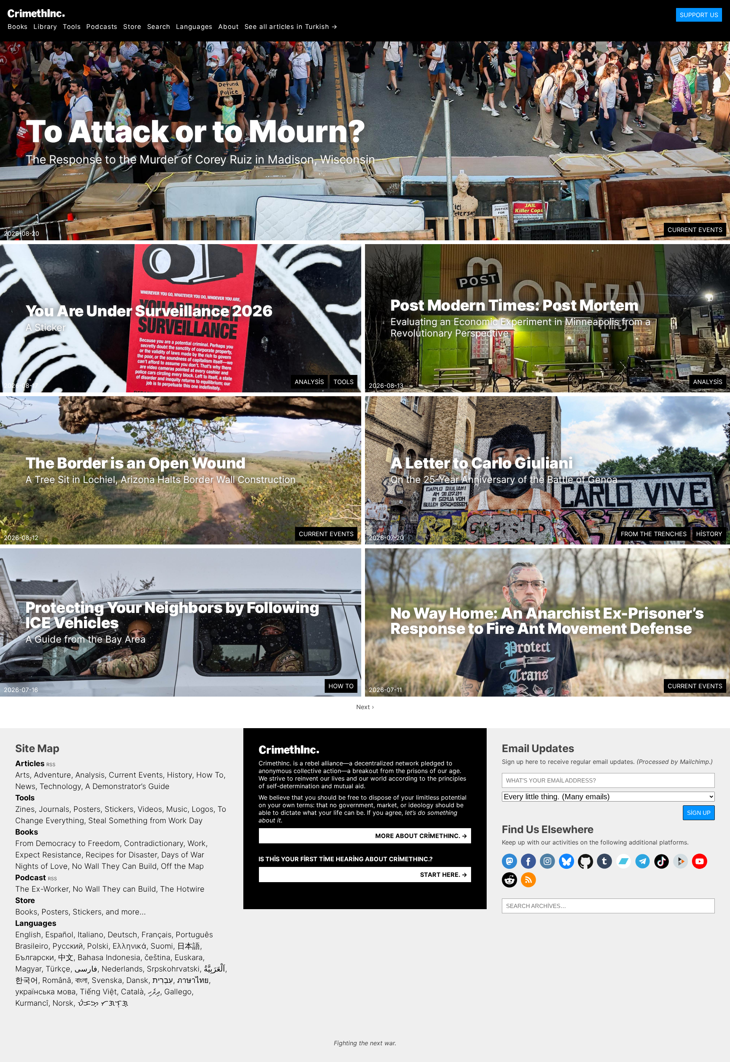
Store (132, 26)
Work (196, 843)
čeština (157, 957)
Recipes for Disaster (121, 854)
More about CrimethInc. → (421, 836)
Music (176, 809)
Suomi (162, 946)
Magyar (28, 968)
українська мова (45, 991)
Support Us (699, 15)
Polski (97, 946)
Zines (25, 809)
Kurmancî (31, 1003)
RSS (51, 764)
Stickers (119, 809)
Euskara (189, 957)
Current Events (695, 229)
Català (132, 991)
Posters (86, 809)
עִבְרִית (162, 980)
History (709, 534)
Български (34, 957)
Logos (202, 809)
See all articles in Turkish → (291, 26)
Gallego (178, 991)
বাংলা (81, 980)
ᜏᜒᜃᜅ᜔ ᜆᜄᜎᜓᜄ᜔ (103, 1003)
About (228, 26)
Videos (150, 809)
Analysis (309, 382)
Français (156, 934)
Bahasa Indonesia (109, 957)
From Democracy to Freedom (67, 843)
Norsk (62, 1003)
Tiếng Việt (98, 991)
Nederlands (122, 968)
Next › (365, 707)
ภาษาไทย (193, 980)
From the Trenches (654, 534)
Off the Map (182, 866)
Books (18, 26)
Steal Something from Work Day (145, 820)
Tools (72, 26)
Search (158, 26)
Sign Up (699, 813)
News (25, 786)
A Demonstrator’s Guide (127, 786)
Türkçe (58, 968)
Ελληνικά (129, 946)
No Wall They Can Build (114, 866)
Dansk (137, 980)
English (28, 934)
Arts (22, 774)
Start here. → (443, 874)
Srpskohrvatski (173, 968)
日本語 (188, 946)
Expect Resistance (48, 854)
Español (59, 934)
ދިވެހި (154, 991)
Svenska (107, 980)
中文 (65, 957)
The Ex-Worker (41, 889)
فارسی (86, 968)
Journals (54, 809)
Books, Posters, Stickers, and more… (80, 911)
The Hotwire (182, 889)
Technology (60, 786)
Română (56, 980)
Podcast (30, 877)
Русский (67, 946)
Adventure (52, 774)
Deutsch (122, 934)
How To (341, 686)
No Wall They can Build (114, 889)
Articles (29, 763)
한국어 (26, 980)
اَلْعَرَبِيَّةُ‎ (214, 968)
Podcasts (101, 26)
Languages (194, 26)
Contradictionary (153, 843)
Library (45, 26)
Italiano (90, 934)
